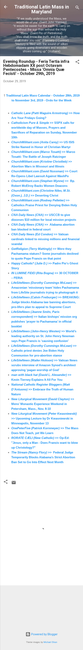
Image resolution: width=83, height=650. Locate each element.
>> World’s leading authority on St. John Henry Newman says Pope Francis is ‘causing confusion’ (43, 336)
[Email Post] (13, 484)
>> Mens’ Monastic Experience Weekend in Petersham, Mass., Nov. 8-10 (42, 403)
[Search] (77, 8)
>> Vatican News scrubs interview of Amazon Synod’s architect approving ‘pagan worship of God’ (44, 365)
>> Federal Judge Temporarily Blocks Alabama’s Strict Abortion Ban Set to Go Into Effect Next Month (43, 457)
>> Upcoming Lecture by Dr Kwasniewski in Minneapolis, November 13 (44, 418)
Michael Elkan (50, 642)
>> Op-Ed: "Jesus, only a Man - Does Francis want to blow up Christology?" (44, 442)
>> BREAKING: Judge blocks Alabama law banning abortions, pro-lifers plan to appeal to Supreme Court (45, 302)
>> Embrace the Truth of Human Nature (42, 389)
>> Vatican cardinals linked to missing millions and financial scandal (45, 239)
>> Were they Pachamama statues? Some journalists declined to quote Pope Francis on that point (45, 253)
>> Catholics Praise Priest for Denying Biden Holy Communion (44, 205)
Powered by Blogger (44, 634)
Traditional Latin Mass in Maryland (41, 9)
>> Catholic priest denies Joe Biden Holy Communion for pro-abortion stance (44, 350)
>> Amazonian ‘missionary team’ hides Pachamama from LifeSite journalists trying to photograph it (45, 287)
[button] (77, 62)
